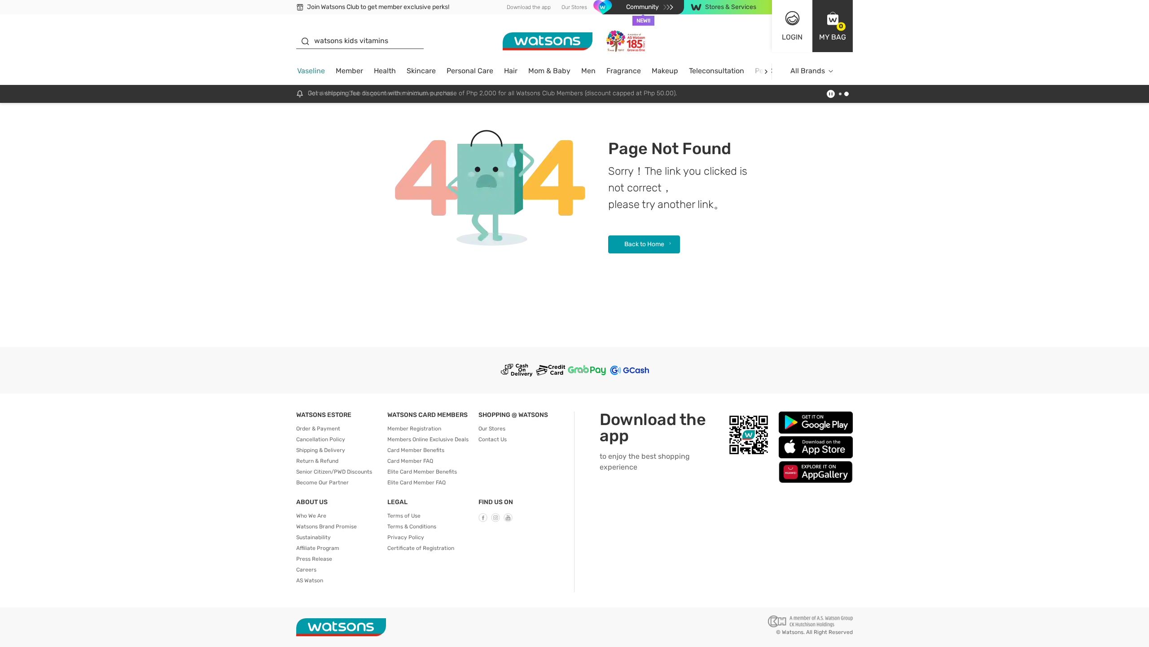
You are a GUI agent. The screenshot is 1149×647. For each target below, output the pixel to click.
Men (588, 70)
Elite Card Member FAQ (416, 482)
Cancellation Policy (320, 439)
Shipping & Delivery (320, 450)
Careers (306, 570)
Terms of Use (404, 516)
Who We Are (311, 516)
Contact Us (492, 439)
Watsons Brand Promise (326, 526)
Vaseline (311, 70)
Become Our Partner (322, 482)
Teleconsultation (716, 70)
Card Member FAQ (410, 461)
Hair (510, 70)
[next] (766, 71)
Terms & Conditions (411, 526)
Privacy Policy (405, 537)
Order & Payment (318, 428)
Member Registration (414, 428)
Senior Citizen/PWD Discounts (334, 472)
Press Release (314, 559)
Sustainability (313, 537)
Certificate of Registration (420, 548)
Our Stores (574, 7)
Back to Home (644, 244)
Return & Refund (317, 461)
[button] (832, 26)
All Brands (807, 70)
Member (349, 70)
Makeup (665, 70)
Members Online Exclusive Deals (428, 439)
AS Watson (309, 580)
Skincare (421, 70)
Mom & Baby (549, 70)
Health (385, 70)
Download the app (529, 7)
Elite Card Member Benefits (422, 472)
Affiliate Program (317, 548)
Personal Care (470, 70)
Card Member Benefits (415, 450)
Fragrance (623, 70)
